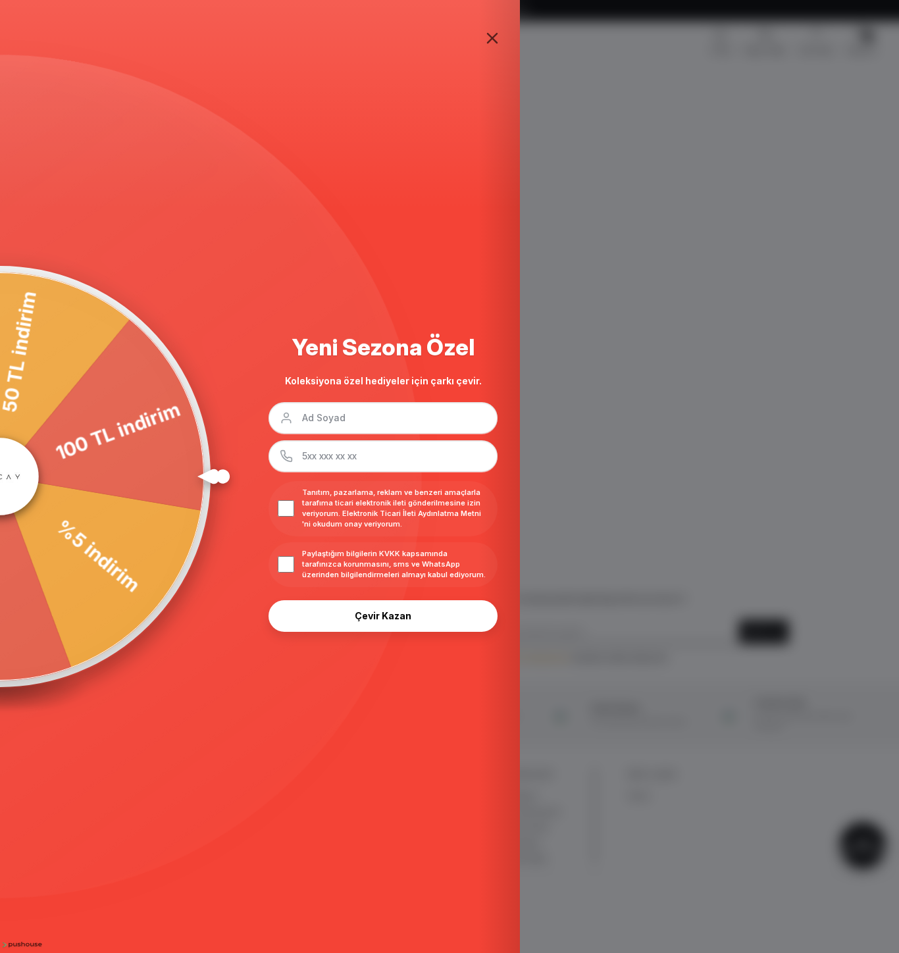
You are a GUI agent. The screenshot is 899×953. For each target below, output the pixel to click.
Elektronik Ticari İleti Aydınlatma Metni (411, 513)
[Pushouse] (21, 944)
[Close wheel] (492, 38)
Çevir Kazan (383, 615)
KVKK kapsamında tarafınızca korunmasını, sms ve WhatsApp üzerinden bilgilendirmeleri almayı (381, 564)
